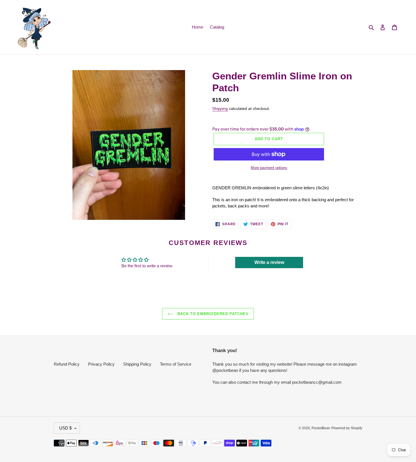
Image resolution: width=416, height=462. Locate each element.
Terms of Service (175, 364)
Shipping (220, 108)
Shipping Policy (137, 364)
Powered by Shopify (346, 428)
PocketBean (321, 428)
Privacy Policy (101, 364)
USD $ (65, 428)
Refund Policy (67, 364)
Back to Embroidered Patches (212, 314)
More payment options (269, 168)
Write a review (269, 262)
